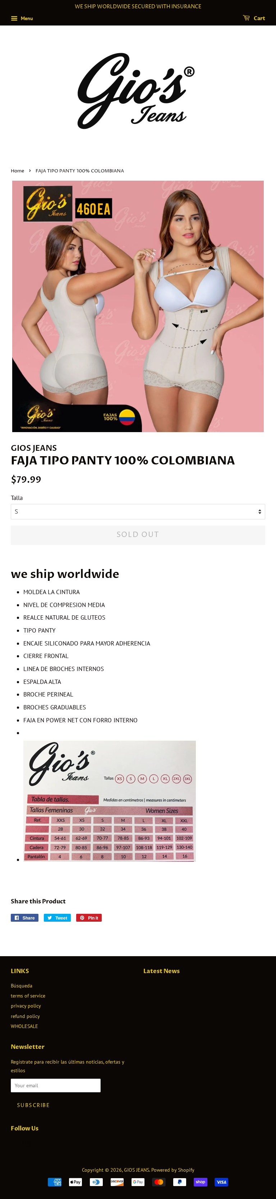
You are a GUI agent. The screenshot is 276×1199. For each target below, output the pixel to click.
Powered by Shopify (172, 1169)
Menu (26, 18)
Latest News (161, 971)
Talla (17, 498)
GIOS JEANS (136, 1169)
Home (17, 171)
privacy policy (26, 1005)
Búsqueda (21, 985)
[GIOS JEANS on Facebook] (15, 1144)
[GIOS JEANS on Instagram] (27, 1144)
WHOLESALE (24, 1026)
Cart (259, 18)
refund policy (25, 1016)
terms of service (28, 995)
